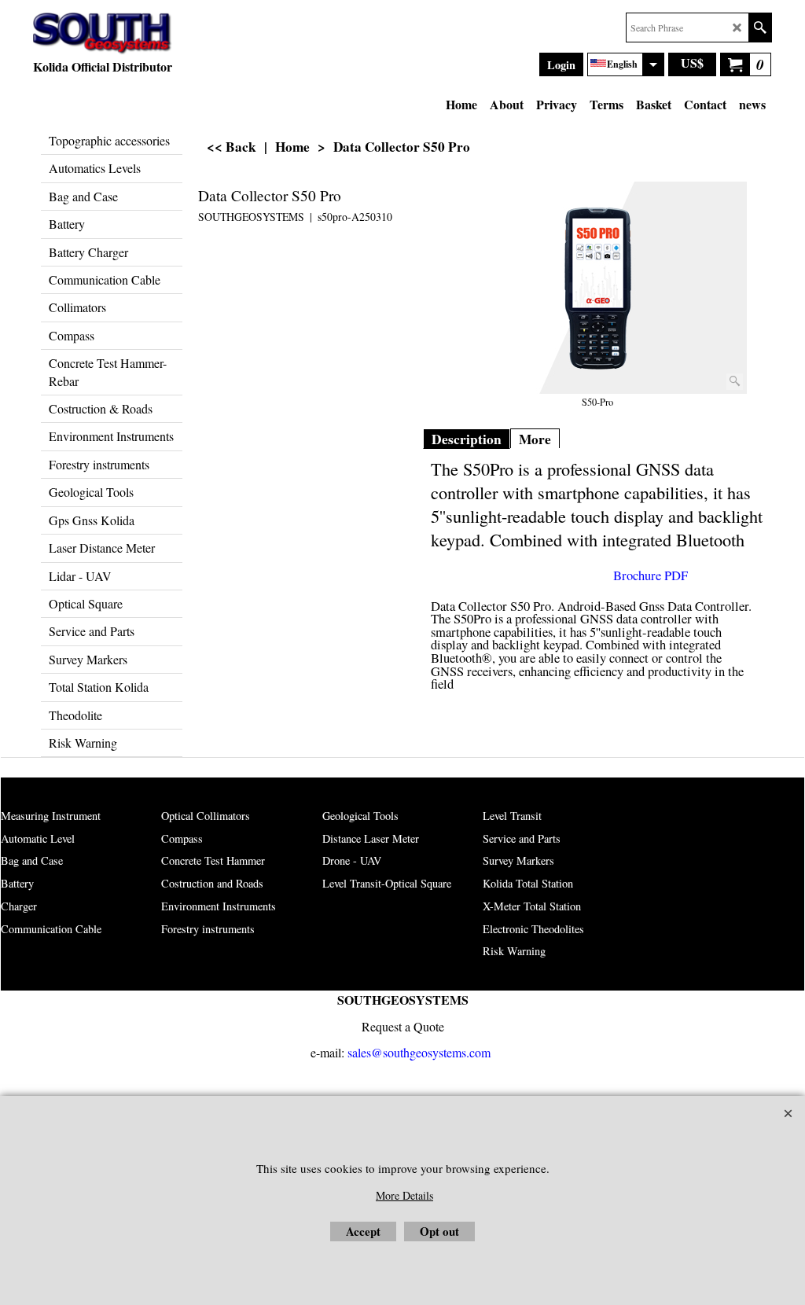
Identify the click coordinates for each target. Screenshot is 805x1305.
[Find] (759, 27)
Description (467, 439)
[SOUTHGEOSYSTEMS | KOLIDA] (102, 34)
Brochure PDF (650, 575)
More (535, 439)
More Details (404, 1195)
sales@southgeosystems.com (419, 1052)
